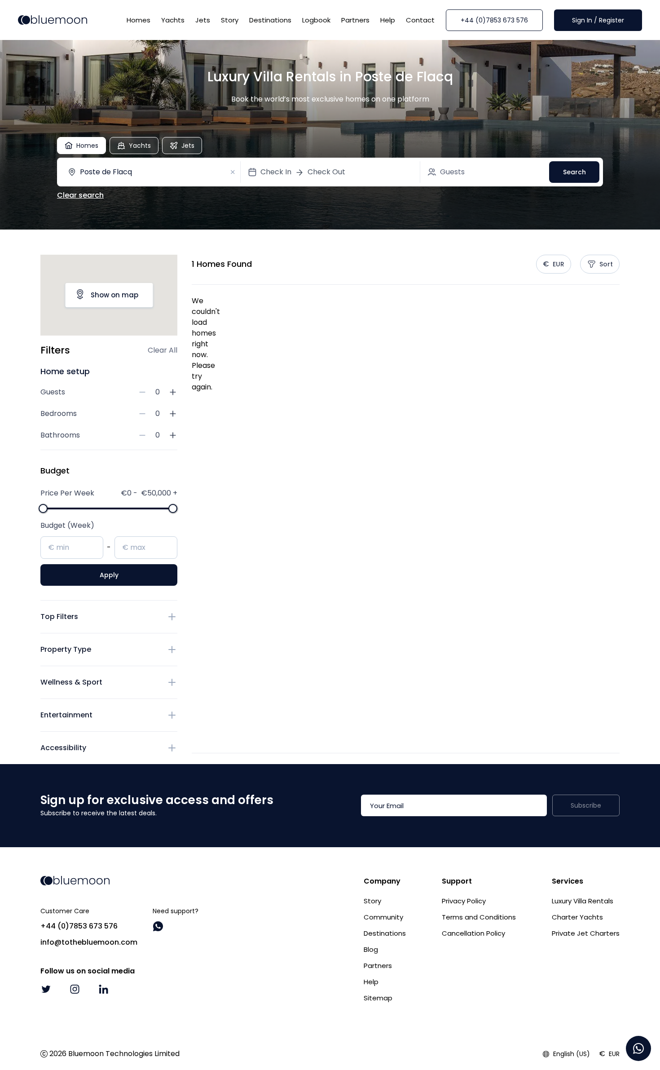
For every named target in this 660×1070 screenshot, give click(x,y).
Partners (355, 20)
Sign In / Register (598, 20)
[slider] (43, 508)
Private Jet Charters (586, 933)
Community (383, 917)
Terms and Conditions (479, 917)
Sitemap (378, 998)
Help (387, 20)
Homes (138, 20)
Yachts (173, 20)
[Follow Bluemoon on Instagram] (74, 989)
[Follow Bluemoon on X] (45, 989)
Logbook (316, 20)
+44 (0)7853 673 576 (494, 20)
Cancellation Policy (473, 933)
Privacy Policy (464, 901)
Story (229, 20)
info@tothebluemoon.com (88, 942)
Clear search (80, 195)
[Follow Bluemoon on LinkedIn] (103, 989)
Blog (371, 949)
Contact (420, 20)
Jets (202, 20)
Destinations (270, 20)
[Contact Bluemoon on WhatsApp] (158, 926)
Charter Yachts (577, 917)
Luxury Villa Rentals (582, 901)
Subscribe (586, 805)
